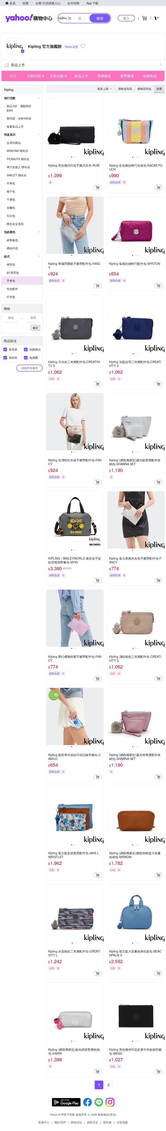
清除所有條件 (29, 368)
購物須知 (76, 1122)
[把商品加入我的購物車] (98, 187)
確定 (35, 328)
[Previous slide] (49, 127)
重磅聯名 (104, 75)
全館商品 (150, 75)
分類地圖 (122, 1122)
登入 (126, 18)
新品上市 (18, 64)
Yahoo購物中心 (28, 18)
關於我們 (60, 1122)
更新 (112, 1114)
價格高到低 (144, 89)
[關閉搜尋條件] (69, 18)
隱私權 (107, 1122)
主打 (13, 75)
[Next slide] (101, 127)
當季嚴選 (127, 75)
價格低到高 (125, 89)
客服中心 (43, 1122)
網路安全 (92, 1122)
